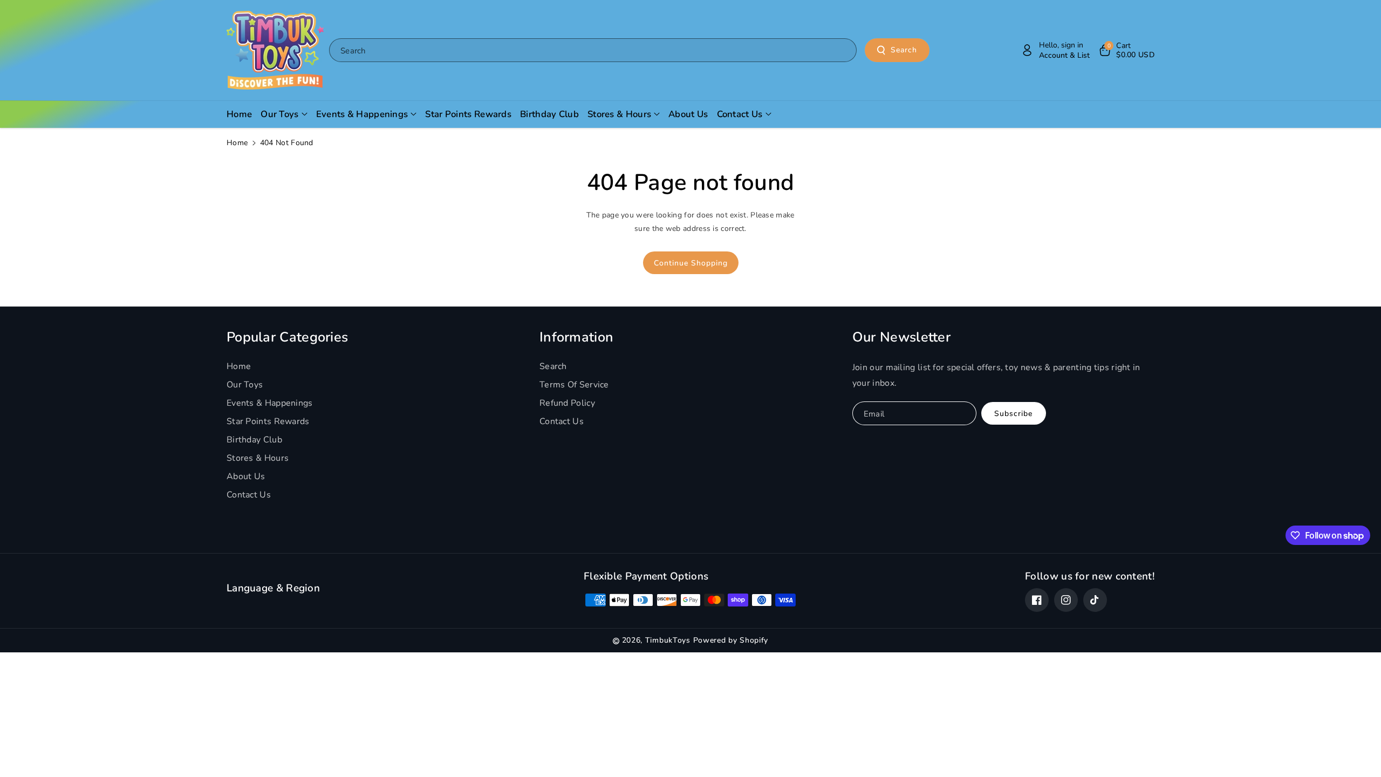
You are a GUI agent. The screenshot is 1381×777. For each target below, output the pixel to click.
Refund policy (567, 403)
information (576, 337)
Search (904, 50)
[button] (1126, 50)
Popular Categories (287, 337)
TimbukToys (667, 640)
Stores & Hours (258, 458)
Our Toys (245, 385)
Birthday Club (254, 440)
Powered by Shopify (731, 640)
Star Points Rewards (268, 421)
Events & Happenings (270, 403)
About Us (246, 476)
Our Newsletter (901, 337)
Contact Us (249, 495)
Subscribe (1013, 413)
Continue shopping (691, 263)
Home (237, 143)
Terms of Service (574, 385)
